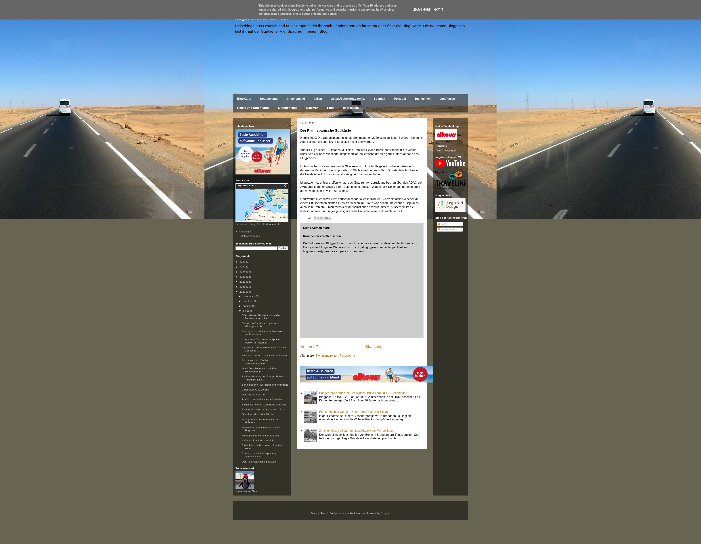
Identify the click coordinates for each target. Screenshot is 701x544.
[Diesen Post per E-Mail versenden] (316, 218)
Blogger (385, 513)
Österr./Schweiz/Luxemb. (348, 98)
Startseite (373, 346)
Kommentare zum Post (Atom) (335, 355)
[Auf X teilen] (323, 218)
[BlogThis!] (319, 218)
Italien (318, 98)
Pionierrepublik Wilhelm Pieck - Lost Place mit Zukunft (354, 411)
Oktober (248, 301)
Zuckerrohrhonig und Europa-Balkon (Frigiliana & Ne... (263, 378)
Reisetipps (245, 231)
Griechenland (295, 98)
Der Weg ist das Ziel (253, 394)
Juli (245, 311)
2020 (243, 291)
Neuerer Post (312, 346)
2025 (243, 266)
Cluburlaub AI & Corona (255, 389)
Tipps (330, 107)
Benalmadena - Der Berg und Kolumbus (265, 384)
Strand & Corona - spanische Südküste (264, 355)
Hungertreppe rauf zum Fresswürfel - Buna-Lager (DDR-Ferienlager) (363, 393)
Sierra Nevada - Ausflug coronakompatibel (255, 362)
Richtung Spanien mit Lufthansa (260, 435)
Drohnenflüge (287, 107)
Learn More (421, 9)
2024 (243, 271)
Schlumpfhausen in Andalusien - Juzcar (264, 409)
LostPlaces (447, 98)
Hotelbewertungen (249, 235)
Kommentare (447, 229)
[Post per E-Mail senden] (309, 217)
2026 (243, 261)
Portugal (400, 98)
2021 (243, 286)
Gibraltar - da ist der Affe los (258, 414)
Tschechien (423, 98)
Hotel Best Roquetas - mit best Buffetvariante (259, 370)
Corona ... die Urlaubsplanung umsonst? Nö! (259, 455)
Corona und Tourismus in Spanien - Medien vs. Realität (262, 341)
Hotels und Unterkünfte (253, 107)
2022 (243, 281)
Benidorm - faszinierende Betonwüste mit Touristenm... (263, 333)
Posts (443, 223)
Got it (438, 9)
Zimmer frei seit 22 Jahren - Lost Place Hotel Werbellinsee (356, 430)
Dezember (249, 296)
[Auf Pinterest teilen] (330, 218)
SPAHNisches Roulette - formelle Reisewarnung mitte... (261, 317)
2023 (243, 276)
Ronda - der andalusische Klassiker (262, 399)
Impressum (351, 107)
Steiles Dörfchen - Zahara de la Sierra (264, 404)
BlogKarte (244, 98)
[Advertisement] (350, 65)
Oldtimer (312, 107)
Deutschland (269, 98)
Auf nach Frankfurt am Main (258, 440)
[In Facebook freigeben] (326, 218)
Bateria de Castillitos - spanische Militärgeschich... (260, 325)
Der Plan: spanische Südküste (259, 461)
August (247, 305)
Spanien (379, 98)
